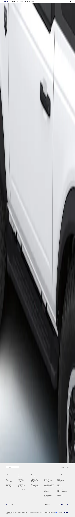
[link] (15, 512)
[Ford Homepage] (66, 512)
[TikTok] (67, 504)
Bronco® (62, 467)
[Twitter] (56, 504)
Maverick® (67, 467)
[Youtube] (59, 504)
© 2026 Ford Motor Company (10, 512)
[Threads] (64, 504)
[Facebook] (53, 504)
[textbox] (12, 467)
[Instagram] (62, 504)
